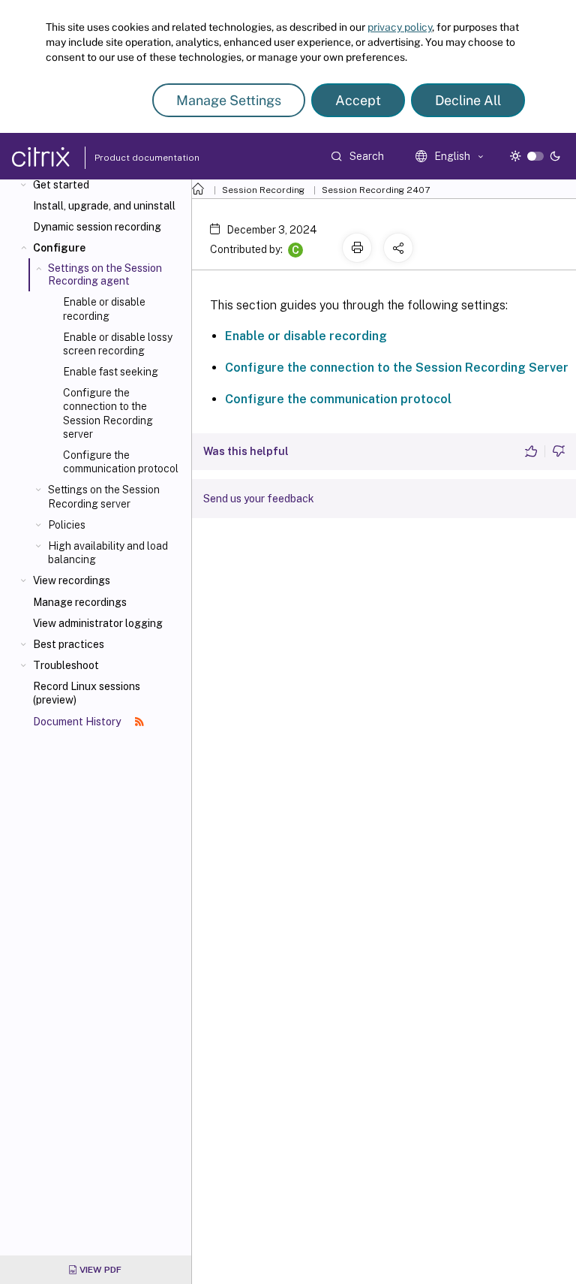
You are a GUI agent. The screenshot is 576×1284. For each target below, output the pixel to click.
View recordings (71, 580)
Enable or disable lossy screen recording (117, 344)
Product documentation (128, 157)
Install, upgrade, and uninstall (104, 206)
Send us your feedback (258, 499)
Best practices (68, 644)
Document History (78, 722)
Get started (61, 185)
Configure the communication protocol (120, 462)
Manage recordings (80, 602)
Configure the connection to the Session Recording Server (396, 367)
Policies (67, 525)
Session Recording (263, 190)
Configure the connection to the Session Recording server (108, 413)
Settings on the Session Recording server (104, 496)
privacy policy (400, 27)
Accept (358, 100)
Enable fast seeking (110, 372)
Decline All (468, 100)
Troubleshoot (66, 665)
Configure (59, 248)
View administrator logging (98, 623)
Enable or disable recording (104, 308)
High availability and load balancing (108, 552)
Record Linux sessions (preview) (86, 693)
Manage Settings (228, 100)
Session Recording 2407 (376, 190)
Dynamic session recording (97, 227)
